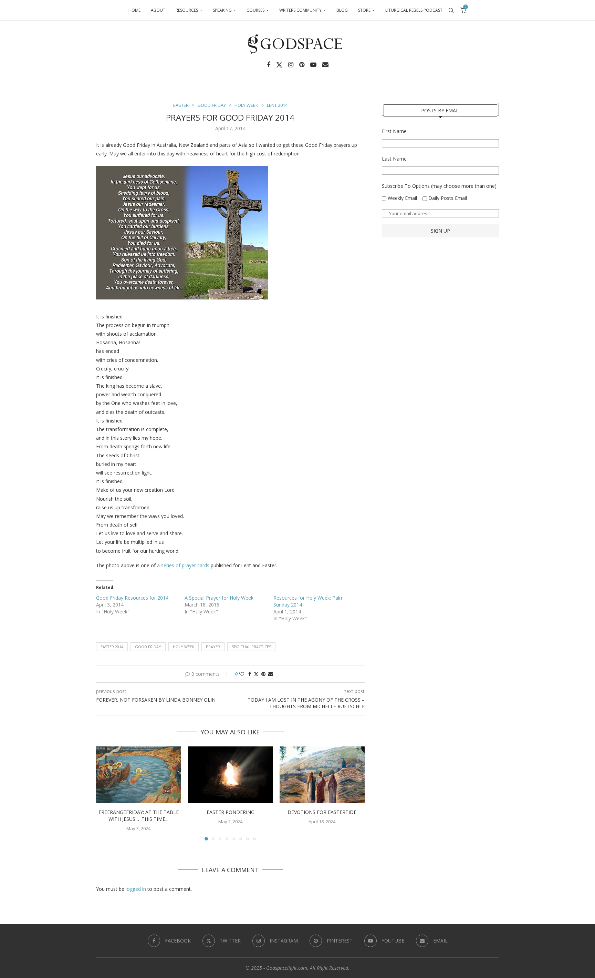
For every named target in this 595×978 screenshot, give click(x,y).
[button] (105, 793)
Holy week (183, 646)
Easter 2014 (112, 646)
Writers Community (300, 10)
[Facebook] (268, 65)
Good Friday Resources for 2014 (132, 597)
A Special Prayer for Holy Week (219, 597)
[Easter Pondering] (230, 774)
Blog (342, 10)
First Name (394, 131)
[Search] (451, 10)
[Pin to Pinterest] (263, 674)
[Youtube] (313, 65)
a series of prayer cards (183, 565)
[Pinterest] (301, 65)
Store (364, 10)
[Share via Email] (270, 674)
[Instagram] (290, 65)
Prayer (213, 646)
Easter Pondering (230, 812)
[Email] (325, 65)
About (158, 10)
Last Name (394, 158)
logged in (136, 889)
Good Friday (148, 646)
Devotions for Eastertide (322, 812)
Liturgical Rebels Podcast (413, 10)
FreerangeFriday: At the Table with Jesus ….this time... (138, 816)
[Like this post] (241, 674)
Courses (255, 10)
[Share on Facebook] (249, 674)
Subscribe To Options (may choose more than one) (439, 186)
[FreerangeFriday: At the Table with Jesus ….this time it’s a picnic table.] (138, 774)
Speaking (222, 10)
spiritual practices (251, 646)
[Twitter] (279, 65)
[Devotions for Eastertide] (322, 774)
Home (134, 10)
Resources (187, 10)
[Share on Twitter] (256, 674)
